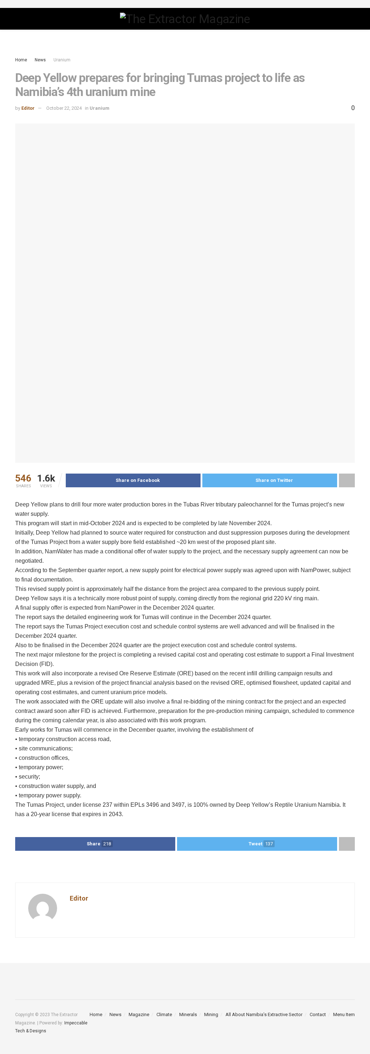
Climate (164, 1014)
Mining (211, 1014)
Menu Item (344, 1014)
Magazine (139, 1014)
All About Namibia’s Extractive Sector (263, 1014)
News (40, 59)
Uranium (61, 59)
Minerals (188, 1014)
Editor (28, 108)
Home (21, 59)
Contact (318, 1014)
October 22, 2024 (64, 108)
